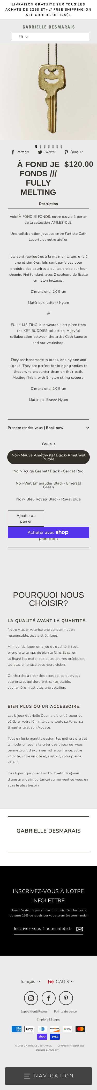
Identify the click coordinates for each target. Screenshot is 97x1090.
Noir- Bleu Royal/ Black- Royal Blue (48, 499)
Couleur (48, 444)
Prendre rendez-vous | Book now (35, 427)
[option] (48, 92)
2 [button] (41, 146)
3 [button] (45, 146)
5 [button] (53, 146)
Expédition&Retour (34, 1011)
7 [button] (62, 146)
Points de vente (65, 1011)
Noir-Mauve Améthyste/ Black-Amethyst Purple (48, 457)
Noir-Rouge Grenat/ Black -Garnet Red (48, 471)
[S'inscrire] (79, 929)
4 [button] (49, 146)
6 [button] (57, 146)
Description (48, 203)
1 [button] (36, 146)
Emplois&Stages (49, 1019)
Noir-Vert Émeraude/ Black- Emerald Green (48, 485)
